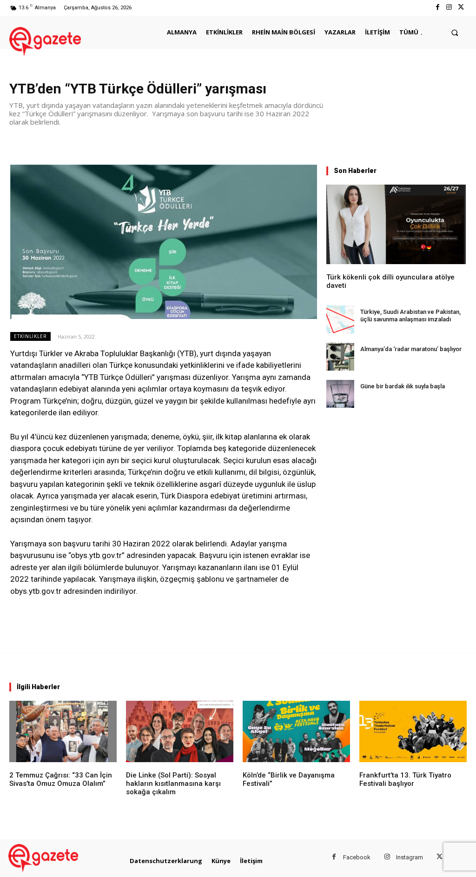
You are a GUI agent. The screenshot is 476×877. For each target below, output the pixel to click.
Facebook (356, 857)
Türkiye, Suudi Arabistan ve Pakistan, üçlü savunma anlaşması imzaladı (410, 315)
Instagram (409, 857)
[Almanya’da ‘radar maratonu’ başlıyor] (340, 357)
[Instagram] (449, 7)
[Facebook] (437, 7)
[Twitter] (461, 7)
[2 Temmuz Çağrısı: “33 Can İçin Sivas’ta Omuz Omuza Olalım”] (63, 731)
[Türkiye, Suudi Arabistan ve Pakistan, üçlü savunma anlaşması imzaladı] (340, 319)
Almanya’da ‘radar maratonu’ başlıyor (411, 348)
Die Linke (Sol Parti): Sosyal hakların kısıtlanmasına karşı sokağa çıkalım (173, 783)
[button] (455, 32)
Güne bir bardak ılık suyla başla (402, 386)
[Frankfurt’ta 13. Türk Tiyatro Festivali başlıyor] (413, 731)
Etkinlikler (30, 336)
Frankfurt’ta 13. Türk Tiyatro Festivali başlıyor (405, 779)
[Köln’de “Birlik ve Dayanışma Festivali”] (296, 731)
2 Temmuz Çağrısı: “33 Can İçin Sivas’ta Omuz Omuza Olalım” (60, 779)
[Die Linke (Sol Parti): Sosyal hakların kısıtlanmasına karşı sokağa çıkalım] (179, 731)
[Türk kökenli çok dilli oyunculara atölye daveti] (396, 224)
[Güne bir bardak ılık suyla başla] (340, 394)
